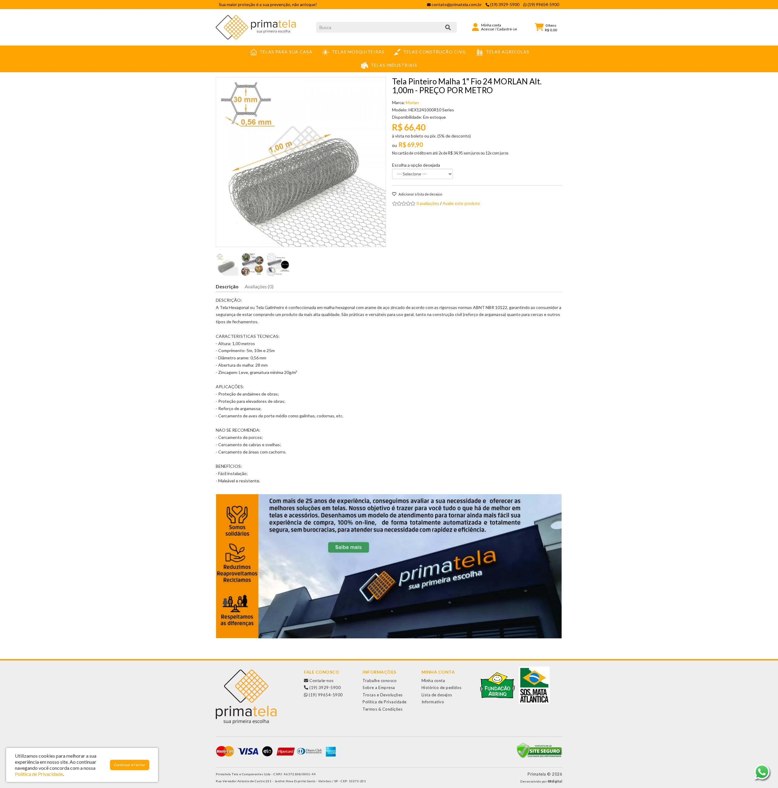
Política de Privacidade (385, 701)
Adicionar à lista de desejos (420, 194)
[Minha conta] (475, 26)
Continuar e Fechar (129, 765)
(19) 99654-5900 (325, 694)
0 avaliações (427, 203)
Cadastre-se (507, 29)
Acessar (487, 29)
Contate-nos (321, 680)
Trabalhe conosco (380, 680)
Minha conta (433, 680)
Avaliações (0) (259, 286)
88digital (555, 781)
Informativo (433, 701)
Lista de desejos (437, 694)
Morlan (412, 102)
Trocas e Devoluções (383, 694)
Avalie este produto (461, 203)
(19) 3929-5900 (324, 687)
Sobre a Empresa (379, 687)
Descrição (227, 286)
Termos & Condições (382, 709)
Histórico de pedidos (442, 687)
